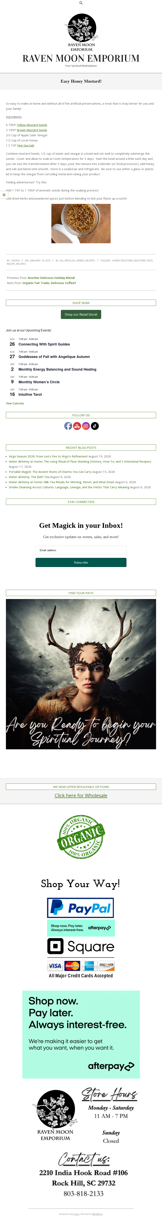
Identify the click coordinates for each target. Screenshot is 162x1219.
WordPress (97, 1213)
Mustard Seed (143, 260)
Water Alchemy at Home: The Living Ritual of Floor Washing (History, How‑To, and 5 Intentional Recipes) (80, 461)
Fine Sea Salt (25, 145)
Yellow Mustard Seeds (32, 125)
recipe (11, 264)
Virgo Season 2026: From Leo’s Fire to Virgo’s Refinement (48, 456)
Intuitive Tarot (30, 394)
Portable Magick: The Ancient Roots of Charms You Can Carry (50, 472)
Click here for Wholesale (81, 795)
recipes (21, 264)
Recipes (90, 260)
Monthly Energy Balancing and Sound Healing (57, 369)
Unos (76, 1213)
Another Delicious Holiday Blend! (51, 278)
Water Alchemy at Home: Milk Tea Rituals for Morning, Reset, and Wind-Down (61, 482)
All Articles (67, 260)
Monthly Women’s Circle (39, 381)
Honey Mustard (122, 260)
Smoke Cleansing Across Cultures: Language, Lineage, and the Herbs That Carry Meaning (69, 487)
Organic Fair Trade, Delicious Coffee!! (49, 283)
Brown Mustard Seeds (32, 130)
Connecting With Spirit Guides (44, 344)
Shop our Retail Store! (81, 314)
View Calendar (15, 403)
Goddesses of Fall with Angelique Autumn (54, 356)
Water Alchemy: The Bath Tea (29, 477)
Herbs (80, 260)
